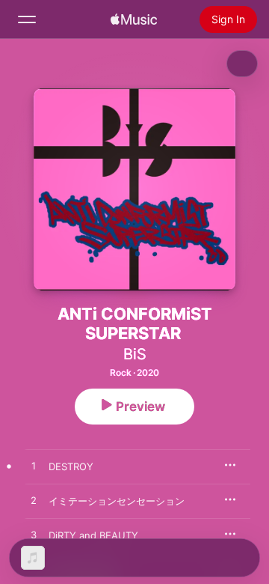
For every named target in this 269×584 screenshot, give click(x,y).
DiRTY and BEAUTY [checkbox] (93, 535)
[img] (134, 19)
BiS (134, 354)
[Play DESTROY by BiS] (34, 466)
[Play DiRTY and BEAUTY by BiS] (34, 535)
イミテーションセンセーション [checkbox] (117, 501)
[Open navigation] (26, 19)
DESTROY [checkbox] (71, 466)
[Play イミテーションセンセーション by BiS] (34, 501)
